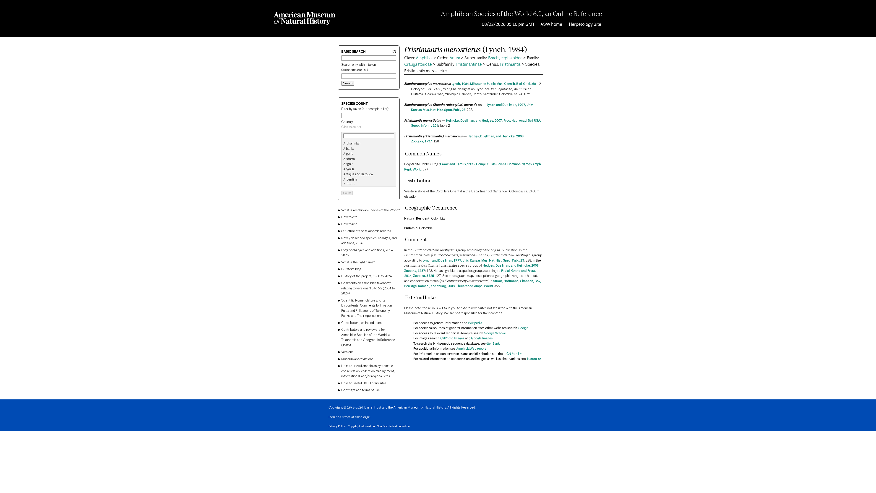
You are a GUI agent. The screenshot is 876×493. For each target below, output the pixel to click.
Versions (347, 352)
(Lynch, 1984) (465, 50)
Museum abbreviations (357, 359)
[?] (394, 51)
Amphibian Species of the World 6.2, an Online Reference (521, 14)
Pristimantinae (469, 65)
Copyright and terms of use (360, 390)
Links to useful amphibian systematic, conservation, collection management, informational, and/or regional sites (368, 371)
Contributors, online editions (361, 323)
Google (523, 328)
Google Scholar (495, 333)
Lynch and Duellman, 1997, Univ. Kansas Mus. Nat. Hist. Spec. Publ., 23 (473, 260)
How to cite (349, 217)
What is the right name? (358, 262)
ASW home (551, 24)
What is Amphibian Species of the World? (370, 210)
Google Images (482, 338)
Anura (455, 58)
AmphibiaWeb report (471, 348)
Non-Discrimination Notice (393, 426)
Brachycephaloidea (505, 58)
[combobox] (368, 127)
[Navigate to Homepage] (304, 18)
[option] (370, 143)
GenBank (493, 343)
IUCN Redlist (512, 354)
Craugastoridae (418, 65)
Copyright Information (361, 426)
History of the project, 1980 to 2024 (366, 276)
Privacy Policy (337, 426)
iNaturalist (534, 359)
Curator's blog (351, 269)
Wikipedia (475, 323)
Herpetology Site (585, 24)
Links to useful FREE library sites (363, 383)
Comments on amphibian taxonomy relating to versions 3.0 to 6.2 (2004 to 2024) (368, 288)
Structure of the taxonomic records (366, 231)
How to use (349, 224)
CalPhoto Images (452, 338)
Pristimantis (510, 65)
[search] (369, 148)
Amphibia (424, 58)
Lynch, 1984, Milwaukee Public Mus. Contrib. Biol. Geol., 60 (493, 84)
